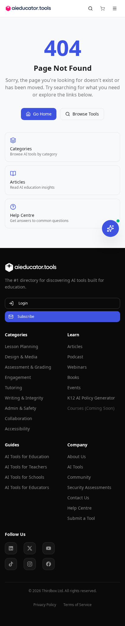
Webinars (77, 367)
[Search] (90, 8)
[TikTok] (11, 564)
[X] (30, 548)
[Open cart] (102, 8)
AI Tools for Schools (24, 477)
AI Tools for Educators (27, 487)
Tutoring (13, 387)
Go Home (42, 114)
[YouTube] (48, 548)
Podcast (75, 357)
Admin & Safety (20, 408)
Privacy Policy (44, 604)
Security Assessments (89, 487)
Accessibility (17, 429)
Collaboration (18, 418)
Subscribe (26, 316)
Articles (75, 346)
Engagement (18, 377)
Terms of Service (77, 604)
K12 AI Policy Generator (91, 398)
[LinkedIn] (11, 548)
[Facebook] (48, 564)
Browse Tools (86, 114)
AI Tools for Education (27, 456)
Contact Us (78, 497)
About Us (76, 456)
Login (23, 303)
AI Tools (75, 467)
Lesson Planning (21, 346)
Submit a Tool (81, 518)
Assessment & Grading (28, 367)
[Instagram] (30, 564)
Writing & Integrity (24, 398)
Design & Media (21, 357)
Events (74, 387)
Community (79, 477)
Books (73, 377)
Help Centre (79, 508)
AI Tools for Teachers (26, 467)
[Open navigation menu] (114, 8)
